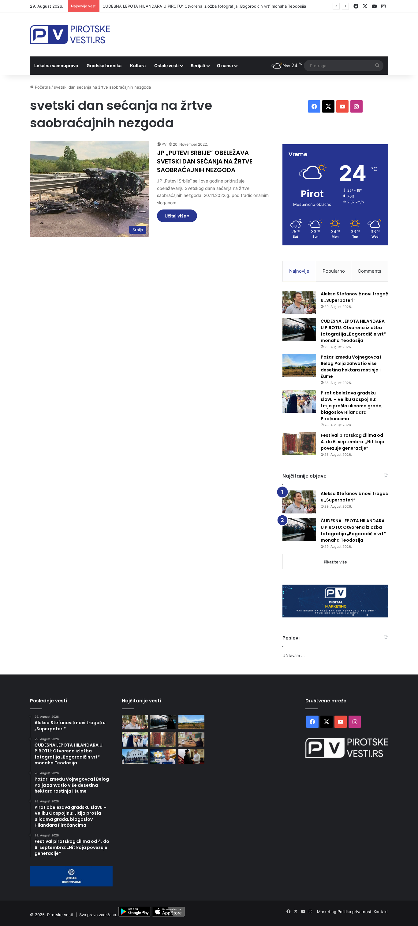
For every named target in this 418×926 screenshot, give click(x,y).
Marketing (327, 911)
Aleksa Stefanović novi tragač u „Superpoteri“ (354, 297)
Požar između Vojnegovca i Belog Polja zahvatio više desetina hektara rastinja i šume (351, 366)
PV (164, 144)
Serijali (198, 65)
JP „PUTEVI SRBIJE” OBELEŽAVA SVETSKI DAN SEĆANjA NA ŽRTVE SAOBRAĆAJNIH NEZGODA (204, 161)
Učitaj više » (177, 215)
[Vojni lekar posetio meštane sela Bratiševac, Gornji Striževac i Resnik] (191, 739)
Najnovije (299, 271)
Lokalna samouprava (56, 65)
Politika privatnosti (356, 911)
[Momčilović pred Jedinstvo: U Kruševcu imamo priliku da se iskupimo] (163, 756)
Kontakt (381, 911)
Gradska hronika (104, 65)
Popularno (334, 271)
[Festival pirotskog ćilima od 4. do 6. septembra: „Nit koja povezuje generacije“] (299, 443)
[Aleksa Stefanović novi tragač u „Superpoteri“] (299, 302)
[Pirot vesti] (70, 34)
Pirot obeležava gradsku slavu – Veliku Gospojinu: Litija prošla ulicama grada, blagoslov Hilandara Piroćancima (352, 406)
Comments (369, 271)
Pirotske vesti (60, 915)
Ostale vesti (166, 65)
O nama (225, 65)
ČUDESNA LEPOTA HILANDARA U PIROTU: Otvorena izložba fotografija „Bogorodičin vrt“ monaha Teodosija (204, 6)
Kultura (138, 65)
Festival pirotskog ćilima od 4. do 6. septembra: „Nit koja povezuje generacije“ (352, 441)
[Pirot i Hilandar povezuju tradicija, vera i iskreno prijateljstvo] (191, 756)
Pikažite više (335, 561)
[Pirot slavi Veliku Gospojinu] (135, 756)
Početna (42, 87)
